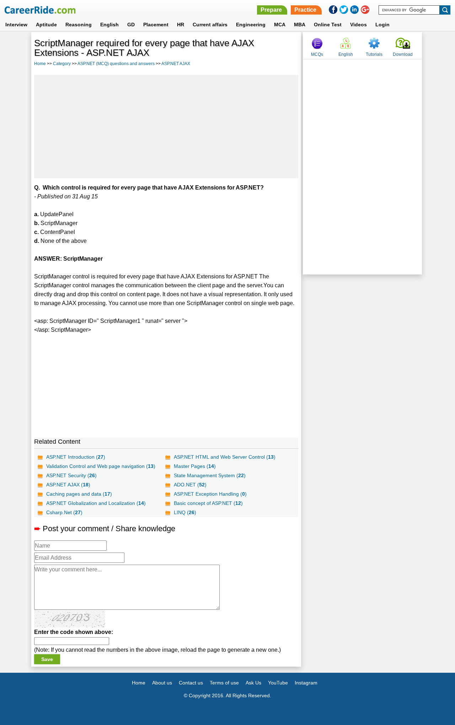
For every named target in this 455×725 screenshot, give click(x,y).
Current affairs (210, 24)
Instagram (306, 683)
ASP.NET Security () (71, 475)
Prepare (271, 10)
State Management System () (210, 475)
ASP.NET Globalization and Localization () (96, 503)
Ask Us (253, 683)
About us (162, 683)
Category (62, 63)
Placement (155, 24)
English (109, 24)
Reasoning (78, 24)
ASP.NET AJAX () (68, 484)
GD (131, 24)
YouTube (278, 683)
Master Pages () (195, 466)
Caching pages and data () (79, 494)
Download (403, 54)
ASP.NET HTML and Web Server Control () (224, 457)
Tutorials (374, 54)
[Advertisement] (166, 126)
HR (180, 24)
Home (40, 63)
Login (382, 24)
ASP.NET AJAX (175, 63)
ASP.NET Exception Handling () (210, 494)
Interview (16, 24)
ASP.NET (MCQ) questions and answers (116, 63)
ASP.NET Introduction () (75, 457)
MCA (279, 24)
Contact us (191, 683)
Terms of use (224, 683)
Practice (305, 10)
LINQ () (185, 512)
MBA (299, 24)
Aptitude (46, 24)
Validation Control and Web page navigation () (100, 466)
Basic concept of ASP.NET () (208, 503)
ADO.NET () (190, 484)
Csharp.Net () (64, 512)
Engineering (251, 24)
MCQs (317, 54)
